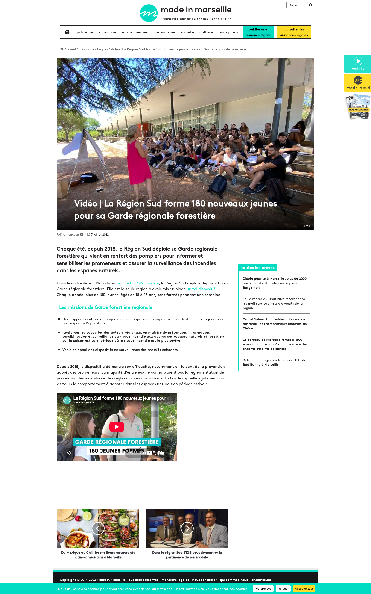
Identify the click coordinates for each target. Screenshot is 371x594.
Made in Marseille (111, 579)
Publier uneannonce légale (258, 32)
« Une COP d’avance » (138, 283)
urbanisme (165, 32)
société (187, 32)
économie (107, 32)
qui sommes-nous (234, 579)
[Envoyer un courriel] (81, 234)
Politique (85, 32)
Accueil (69, 49)
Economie (86, 49)
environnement (136, 32)
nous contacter (204, 579)
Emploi (102, 49)
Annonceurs (71, 234)
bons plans (228, 32)
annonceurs (261, 579)
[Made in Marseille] (185, 13)
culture (206, 32)
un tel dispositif (201, 288)
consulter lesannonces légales (294, 32)
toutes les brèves (258, 267)
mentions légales (175, 579)
